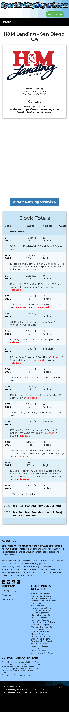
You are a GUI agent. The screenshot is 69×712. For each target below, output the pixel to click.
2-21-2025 (8, 423)
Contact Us (7, 599)
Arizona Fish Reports (41, 596)
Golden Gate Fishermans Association (18, 673)
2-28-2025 (8, 487)
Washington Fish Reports (43, 653)
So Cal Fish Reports (40, 643)
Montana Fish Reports (41, 627)
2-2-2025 (8, 256)
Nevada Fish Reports (40, 634)
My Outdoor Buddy (40, 631)
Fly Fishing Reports (40, 612)
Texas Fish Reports (39, 646)
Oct (21, 515)
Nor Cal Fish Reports (40, 636)
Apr (33, 505)
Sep (15, 515)
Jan (15, 505)
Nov (27, 515)
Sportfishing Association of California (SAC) (20, 662)
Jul (52, 505)
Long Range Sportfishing (43, 622)
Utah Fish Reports (39, 650)
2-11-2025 (8, 350)
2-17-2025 (8, 405)
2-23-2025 (8, 464)
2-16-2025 (8, 388)
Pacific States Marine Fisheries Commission (21, 664)
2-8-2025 (8, 315)
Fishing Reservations (41, 608)
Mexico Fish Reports (40, 624)
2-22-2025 (8, 443)
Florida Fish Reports (40, 610)
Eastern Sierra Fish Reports (43, 601)
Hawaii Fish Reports (40, 615)
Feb (21, 505)
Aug (58, 505)
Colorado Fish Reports (41, 598)
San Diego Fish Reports (42, 641)
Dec (34, 515)
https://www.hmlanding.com (40, 109)
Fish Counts (36, 603)
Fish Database (37, 605)
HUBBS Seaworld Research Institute (17, 671)
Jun (46, 505)
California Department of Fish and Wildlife (20, 668)
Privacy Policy (9, 590)
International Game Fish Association (18, 666)
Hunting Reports (39, 617)
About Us (6, 595)
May (40, 505)
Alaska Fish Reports (40, 594)
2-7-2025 (8, 297)
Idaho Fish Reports (40, 620)
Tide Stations (37, 648)
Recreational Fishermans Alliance (16, 675)
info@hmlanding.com (39, 112)
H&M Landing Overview (36, 202)
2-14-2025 (8, 370)
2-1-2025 (8, 239)
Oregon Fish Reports (40, 639)
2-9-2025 (8, 332)
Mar (27, 505)
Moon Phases (37, 629)
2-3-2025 (8, 277)
